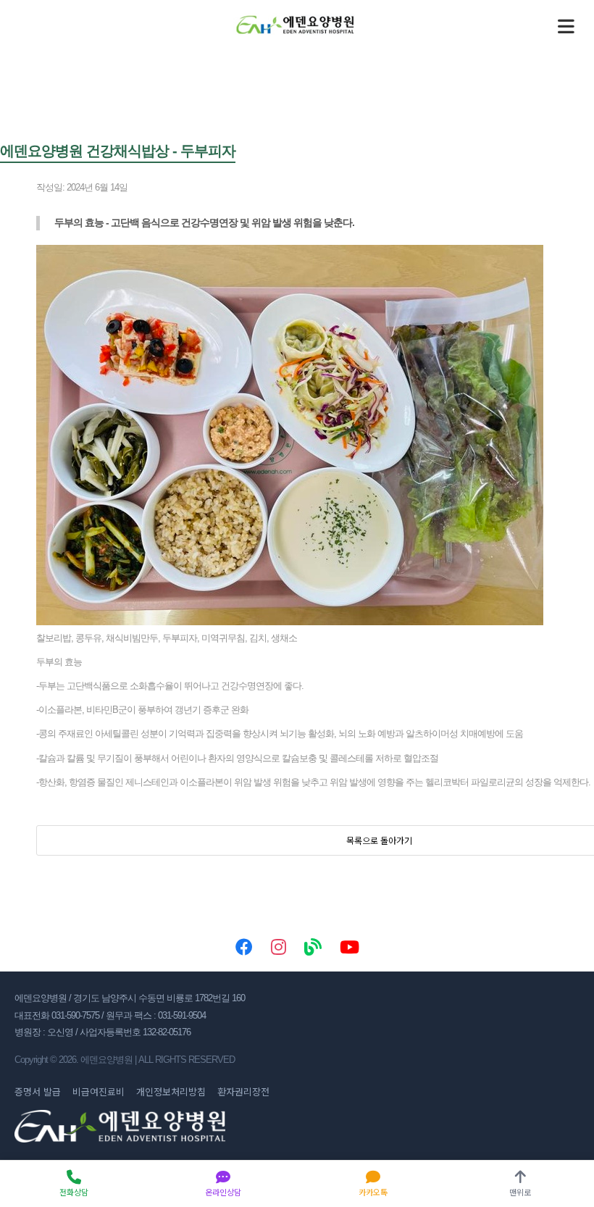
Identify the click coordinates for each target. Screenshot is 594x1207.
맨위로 (520, 1192)
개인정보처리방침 (171, 1091)
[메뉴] (565, 26)
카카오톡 (373, 1192)
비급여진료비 (98, 1091)
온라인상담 (223, 1192)
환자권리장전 (243, 1091)
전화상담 (73, 1192)
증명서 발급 (37, 1091)
